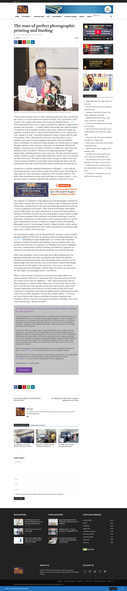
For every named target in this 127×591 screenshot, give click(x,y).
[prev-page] (15, 450)
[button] (111, 17)
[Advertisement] (98, 194)
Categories (26, 16)
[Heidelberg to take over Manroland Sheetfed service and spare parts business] (18, 522)
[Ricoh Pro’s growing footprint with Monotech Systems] (46, 436)
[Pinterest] (24, 42)
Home (17, 16)
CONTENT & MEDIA (70, 16)
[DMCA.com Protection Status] (88, 550)
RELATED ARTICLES (21, 425)
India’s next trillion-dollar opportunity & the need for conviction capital (33, 540)
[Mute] (108, 38)
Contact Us (110, 581)
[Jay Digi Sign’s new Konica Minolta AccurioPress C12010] (24, 436)
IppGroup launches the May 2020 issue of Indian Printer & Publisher (68, 521)
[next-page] (18, 450)
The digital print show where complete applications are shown (65, 399)
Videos (89, 16)
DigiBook (18, 239)
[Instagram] (90, 571)
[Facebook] (16, 42)
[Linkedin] (33, 42)
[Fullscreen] (111, 38)
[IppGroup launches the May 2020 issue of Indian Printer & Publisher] (53, 522)
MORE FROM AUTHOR (37, 425)
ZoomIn (72, 122)
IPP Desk (18, 38)
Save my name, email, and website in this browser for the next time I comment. (40, 494)
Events (81, 16)
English (97, 15)
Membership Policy (70, 581)
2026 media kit (30, 350)
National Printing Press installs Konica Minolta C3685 (27, 399)
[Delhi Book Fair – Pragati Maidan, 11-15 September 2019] (53, 531)
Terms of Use (88, 581)
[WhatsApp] (28, 42)
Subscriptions (39, 16)
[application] (98, 32)
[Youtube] (105, 571)
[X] (20, 42)
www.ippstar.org (21, 358)
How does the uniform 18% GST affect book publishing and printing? (67, 540)
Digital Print (34, 21)
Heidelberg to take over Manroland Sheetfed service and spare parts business (34, 521)
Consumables (57, 16)
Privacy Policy (79, 581)
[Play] (85, 38)
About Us (60, 581)
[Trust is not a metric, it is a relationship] (18, 531)
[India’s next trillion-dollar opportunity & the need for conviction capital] (18, 540)
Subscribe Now (24, 370)
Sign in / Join (17, 1)
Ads (48, 16)
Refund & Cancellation (100, 581)
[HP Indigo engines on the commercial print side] (68, 436)
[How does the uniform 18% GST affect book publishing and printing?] (53, 540)
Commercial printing (24, 21)
